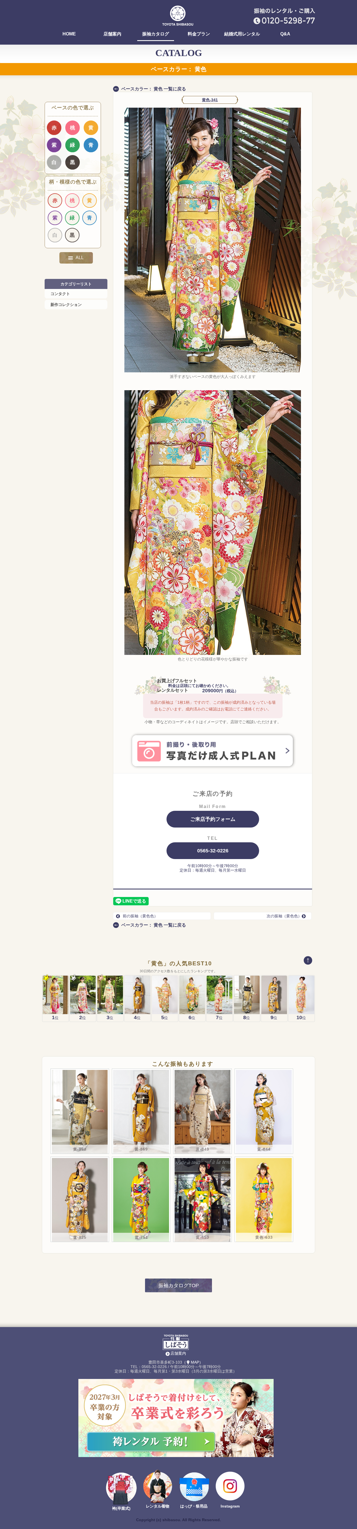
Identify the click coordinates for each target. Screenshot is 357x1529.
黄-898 (79, 1149)
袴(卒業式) (121, 1508)
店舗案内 (112, 34)
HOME (69, 34)
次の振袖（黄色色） (284, 916)
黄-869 (141, 1149)
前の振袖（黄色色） (140, 916)
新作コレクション (66, 304)
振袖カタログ (155, 34)
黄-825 (79, 1237)
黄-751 (141, 1237)
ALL (80, 257)
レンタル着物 (157, 1506)
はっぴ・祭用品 (194, 1506)
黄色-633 (264, 1237)
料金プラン (199, 34)
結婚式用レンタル (242, 34)
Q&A (285, 34)
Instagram (230, 1506)
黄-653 (202, 1237)
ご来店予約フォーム (212, 819)
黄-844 (264, 1149)
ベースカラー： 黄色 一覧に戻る (153, 88)
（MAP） (192, 1362)
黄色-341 (210, 100)
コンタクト (60, 293)
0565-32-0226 (212, 850)
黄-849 (202, 1149)
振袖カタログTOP (178, 1285)
